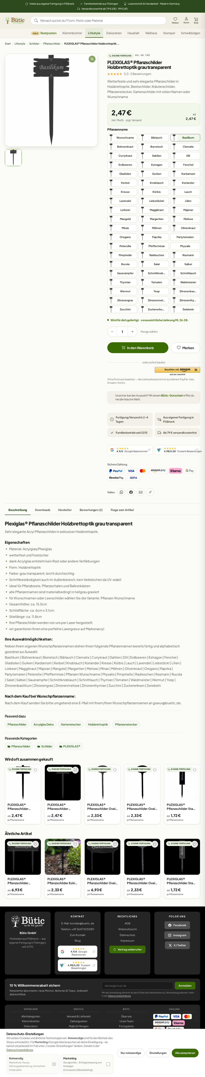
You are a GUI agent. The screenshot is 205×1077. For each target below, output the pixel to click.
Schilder (34, 43)
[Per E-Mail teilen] (140, 492)
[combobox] (101, 20)
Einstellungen (158, 1053)
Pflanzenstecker (126, 724)
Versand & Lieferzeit (79, 1016)
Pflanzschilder (51, 43)
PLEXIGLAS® (71, 746)
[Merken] (35, 770)
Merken (175, 22)
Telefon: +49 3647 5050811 (77, 929)
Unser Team (127, 1021)
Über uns (126, 1016)
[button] (177, 371)
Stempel (169, 33)
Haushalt (133, 33)
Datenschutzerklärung (119, 995)
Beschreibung (17, 510)
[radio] (122, 137)
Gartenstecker (71, 724)
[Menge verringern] (112, 331)
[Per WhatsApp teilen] (121, 492)
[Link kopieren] (150, 492)
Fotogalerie (126, 1026)
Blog (78, 940)
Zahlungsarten (78, 1021)
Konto (186, 22)
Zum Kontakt (77, 935)
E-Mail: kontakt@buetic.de (77, 923)
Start (8, 43)
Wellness (151, 33)
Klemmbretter (72, 33)
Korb (196, 22)
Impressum (127, 940)
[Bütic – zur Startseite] (15, 20)
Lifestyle (94, 33)
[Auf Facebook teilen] (131, 492)
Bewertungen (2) (91, 510)
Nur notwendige (131, 1053)
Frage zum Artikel (122, 510)
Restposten (44, 33)
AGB (127, 923)
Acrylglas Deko (44, 724)
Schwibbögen (190, 33)
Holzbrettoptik (98, 724)
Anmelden (185, 985)
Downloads (42, 510)
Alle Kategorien (30, 1016)
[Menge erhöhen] (132, 331)
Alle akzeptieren (185, 1053)
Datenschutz (127, 935)
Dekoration (114, 33)
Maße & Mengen (78, 1026)
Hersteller (65, 510)
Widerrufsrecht (127, 929)
